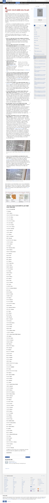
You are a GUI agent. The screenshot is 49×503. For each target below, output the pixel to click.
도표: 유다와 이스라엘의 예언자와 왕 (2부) (39, 63)
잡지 (13, 485)
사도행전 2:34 (23, 152)
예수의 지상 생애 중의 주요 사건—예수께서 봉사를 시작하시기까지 (40, 67)
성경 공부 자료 (5, 482)
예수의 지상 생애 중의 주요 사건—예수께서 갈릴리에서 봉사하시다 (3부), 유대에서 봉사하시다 (40, 83)
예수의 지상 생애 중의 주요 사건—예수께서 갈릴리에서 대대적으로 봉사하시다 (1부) (40, 74)
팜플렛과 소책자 (14, 481)
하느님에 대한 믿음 (6, 488)
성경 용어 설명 (36, 40)
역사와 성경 (5, 491)
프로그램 (14, 487)
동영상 (13, 492)
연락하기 (23, 483)
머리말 (35, 29)
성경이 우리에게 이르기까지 (38, 51)
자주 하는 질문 (23, 481)
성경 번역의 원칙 (36, 45)
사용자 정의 (8, 501)
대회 (22, 488)
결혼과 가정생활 (6, 485)
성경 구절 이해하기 (6, 480)
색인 (13, 488)
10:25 (7, 71)
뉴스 (22, 477)
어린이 (5, 487)
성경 (7, 4)
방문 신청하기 (23, 482)
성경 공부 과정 (5, 481)
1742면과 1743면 (9, 159)
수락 (3, 501)
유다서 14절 (21, 128)
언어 (36, 6)
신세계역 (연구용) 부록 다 (13, 462)
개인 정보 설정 (19, 499)
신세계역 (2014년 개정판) (11, 4)
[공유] (43, 4)
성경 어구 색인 (36, 38)
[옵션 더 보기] (45, 4)
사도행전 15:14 (19, 78)
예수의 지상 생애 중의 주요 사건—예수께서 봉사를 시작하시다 (40, 70)
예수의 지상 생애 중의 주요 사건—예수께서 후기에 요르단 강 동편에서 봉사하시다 (40, 87)
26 (6, 66)
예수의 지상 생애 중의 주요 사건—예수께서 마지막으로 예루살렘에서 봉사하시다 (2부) (40, 95)
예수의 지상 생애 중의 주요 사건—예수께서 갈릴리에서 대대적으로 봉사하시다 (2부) (40, 78)
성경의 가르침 (5, 477)
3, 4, (11, 83)
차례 (40, 25)
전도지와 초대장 (14, 482)
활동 (22, 489)
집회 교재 (14, 486)
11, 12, (15, 65)
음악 (13, 493)
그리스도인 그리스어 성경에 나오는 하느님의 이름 (40, 57)
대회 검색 (32, 480)
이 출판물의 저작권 (7, 468)
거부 (5, 501)
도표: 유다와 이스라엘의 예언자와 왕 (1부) (39, 60)
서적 (13, 480)
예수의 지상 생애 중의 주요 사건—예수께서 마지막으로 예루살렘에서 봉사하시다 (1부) (40, 91)
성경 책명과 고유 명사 (37, 36)
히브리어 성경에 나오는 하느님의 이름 (39, 54)
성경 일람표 (35, 34)
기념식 (22, 487)
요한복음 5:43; (27, 69)
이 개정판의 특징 (36, 48)
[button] (12, 3)
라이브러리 (4, 4)
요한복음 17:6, (12, 65)
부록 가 (16, 4)
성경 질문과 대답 (6, 479)
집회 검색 (39, 479)
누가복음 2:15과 (16, 128)
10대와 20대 (5, 486)
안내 (22, 479)
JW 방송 (14, 491)
